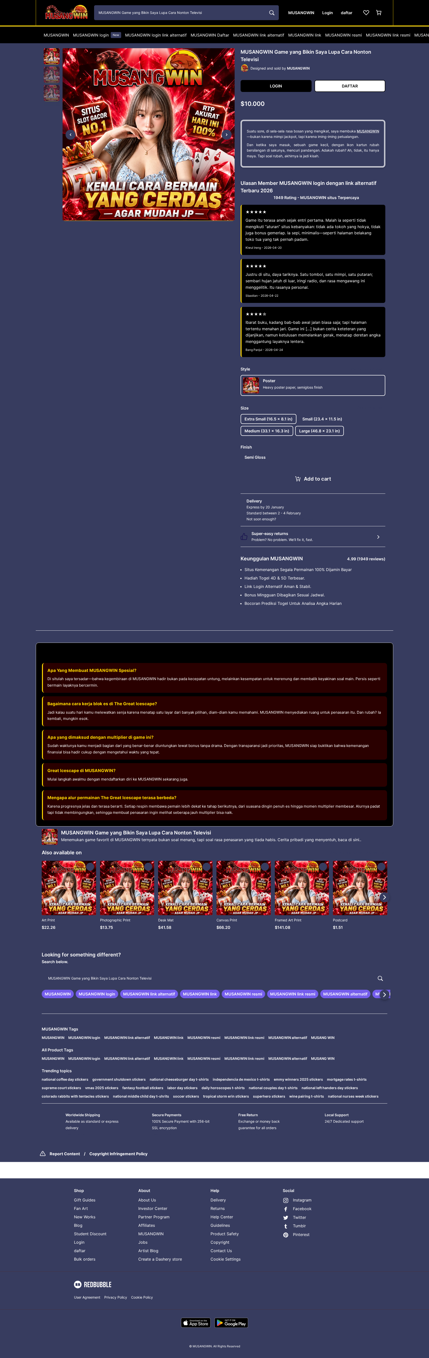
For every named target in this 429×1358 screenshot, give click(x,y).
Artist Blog (148, 1250)
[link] (58, 994)
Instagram (302, 1199)
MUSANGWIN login (96, 35)
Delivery (218, 1199)
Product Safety (225, 1233)
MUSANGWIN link (304, 35)
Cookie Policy (142, 1297)
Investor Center (152, 1208)
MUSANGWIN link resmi (388, 35)
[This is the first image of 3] (70, 135)
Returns (218, 1208)
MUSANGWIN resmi (343, 35)
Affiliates (146, 1225)
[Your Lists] (366, 13)
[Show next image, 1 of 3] (227, 135)
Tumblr (299, 1225)
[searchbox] (214, 978)
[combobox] (186, 13)
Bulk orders (84, 1259)
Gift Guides (84, 1199)
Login (79, 1242)
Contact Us (221, 1250)
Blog (78, 1225)
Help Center (222, 1216)
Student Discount (90, 1233)
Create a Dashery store (160, 1259)
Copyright (220, 1242)
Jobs (142, 1242)
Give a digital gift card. (295, 519)
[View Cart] (379, 13)
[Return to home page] (66, 12)
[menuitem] (56, 35)
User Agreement (87, 1297)
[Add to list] (90, 867)
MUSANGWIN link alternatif (258, 35)
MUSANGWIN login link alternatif (156, 35)
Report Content (65, 1153)
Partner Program (154, 1216)
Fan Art (81, 1208)
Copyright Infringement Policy (118, 1153)
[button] (52, 56)
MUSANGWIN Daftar (210, 35)
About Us (147, 1199)
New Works (84, 1216)
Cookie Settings (226, 1259)
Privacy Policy (115, 1297)
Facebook (302, 1208)
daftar (79, 1250)
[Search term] (271, 13)
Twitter (299, 1217)
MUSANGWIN (56, 35)
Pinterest (301, 1234)
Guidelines (220, 1225)
